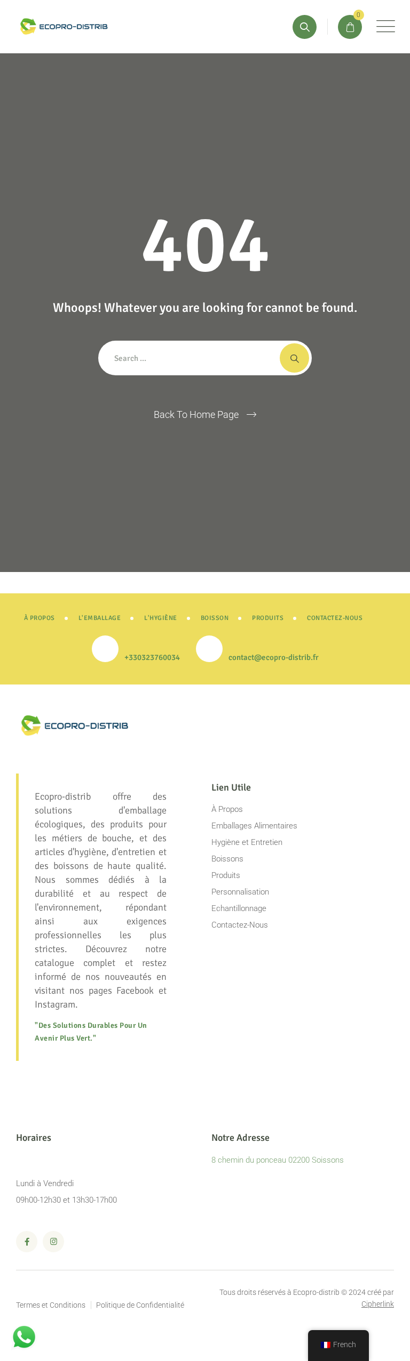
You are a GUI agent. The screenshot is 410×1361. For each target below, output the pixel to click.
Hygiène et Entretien (246, 842)
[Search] (305, 27)
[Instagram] (53, 1241)
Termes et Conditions (50, 1305)
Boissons (227, 859)
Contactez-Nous (239, 925)
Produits (225, 875)
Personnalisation (240, 892)
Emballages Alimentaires (254, 826)
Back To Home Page (196, 414)
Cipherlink (377, 1304)
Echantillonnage (238, 908)
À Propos (227, 809)
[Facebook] (26, 1241)
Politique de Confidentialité (140, 1305)
